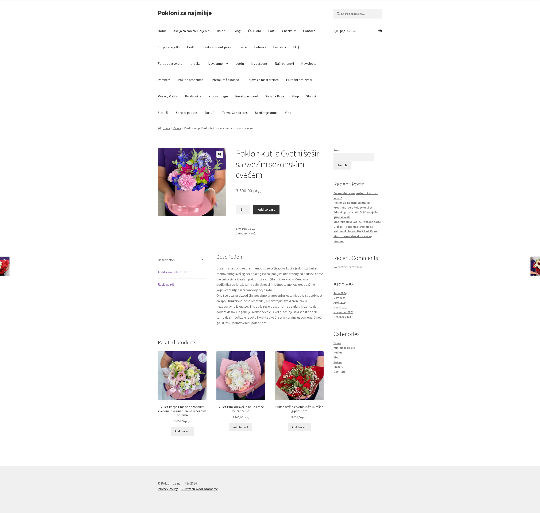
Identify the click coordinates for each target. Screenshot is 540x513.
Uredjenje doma (266, 112)
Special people (186, 112)
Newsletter (309, 63)
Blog (237, 31)
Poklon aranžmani (191, 80)
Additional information (174, 272)
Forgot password (170, 63)
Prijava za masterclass (262, 80)
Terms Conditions (235, 112)
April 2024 (339, 302)
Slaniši (311, 96)
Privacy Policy (168, 96)
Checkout (289, 31)
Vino (288, 112)
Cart (271, 31)
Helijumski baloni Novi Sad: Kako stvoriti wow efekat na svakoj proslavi (355, 236)
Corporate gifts (169, 47)
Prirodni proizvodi (299, 80)
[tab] (182, 260)
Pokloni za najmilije (185, 13)
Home (162, 31)
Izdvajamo (215, 63)
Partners (164, 80)
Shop (295, 96)
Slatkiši (163, 112)
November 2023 (343, 312)
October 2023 (342, 317)
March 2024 (340, 307)
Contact (309, 31)
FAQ (296, 47)
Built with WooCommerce (199, 489)
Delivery (260, 47)
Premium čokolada (225, 80)
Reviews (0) (166, 284)
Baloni (221, 31)
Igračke (195, 63)
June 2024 (339, 293)
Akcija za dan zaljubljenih (191, 31)
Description (166, 260)
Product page (218, 96)
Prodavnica (193, 96)
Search (337, 150)
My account (259, 63)
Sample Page (274, 96)
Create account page (216, 47)
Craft (190, 47)
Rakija (337, 362)
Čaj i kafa (254, 31)
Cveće (243, 47)
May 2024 (339, 298)
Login (240, 63)
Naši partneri (284, 63)
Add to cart (266, 209)
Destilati (279, 47)
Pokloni (338, 352)
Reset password (246, 96)
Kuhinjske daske (344, 348)
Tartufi (209, 112)
